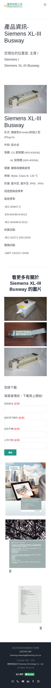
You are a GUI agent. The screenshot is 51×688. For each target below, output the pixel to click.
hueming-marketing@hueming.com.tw (25, 655)
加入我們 (19, 674)
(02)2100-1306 (25, 652)
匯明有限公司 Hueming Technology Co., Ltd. (25, 664)
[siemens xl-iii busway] (25, 86)
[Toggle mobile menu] (45, 4)
